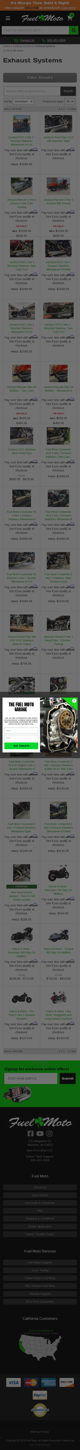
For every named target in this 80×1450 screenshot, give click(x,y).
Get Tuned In (21, 745)
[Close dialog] (74, 701)
